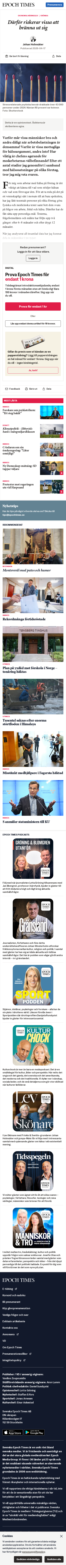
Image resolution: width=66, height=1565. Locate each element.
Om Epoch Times (12, 1347)
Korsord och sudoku (13, 1295)
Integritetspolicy (11, 1360)
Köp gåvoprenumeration (16, 1308)
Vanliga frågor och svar (15, 1314)
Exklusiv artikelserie (13, 1321)
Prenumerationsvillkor (14, 1353)
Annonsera (8, 1334)
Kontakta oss (10, 1327)
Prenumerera (54, 4)
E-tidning (7, 1288)
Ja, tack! (33, 370)
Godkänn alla (54, 1559)
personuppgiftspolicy (33, 1551)
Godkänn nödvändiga (28, 1559)
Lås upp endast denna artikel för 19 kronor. (33, 323)
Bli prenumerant (11, 1301)
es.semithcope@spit (13, 515)
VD (4, 1340)
